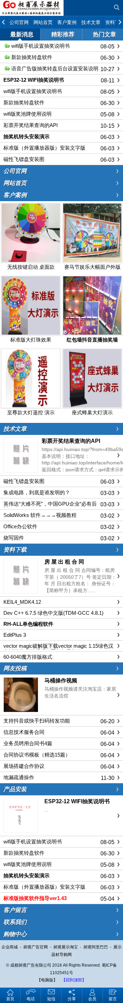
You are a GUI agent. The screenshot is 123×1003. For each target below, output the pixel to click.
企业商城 (9, 947)
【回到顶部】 (74, 980)
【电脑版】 (47, 980)
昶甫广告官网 (35, 947)
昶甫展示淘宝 (65, 947)
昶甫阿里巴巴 (95, 947)
